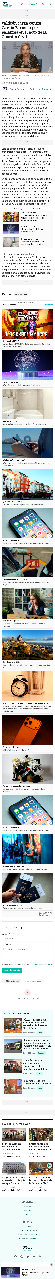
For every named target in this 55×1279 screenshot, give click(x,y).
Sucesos (42, 1053)
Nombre (6, 934)
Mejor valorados (34, 981)
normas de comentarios (42, 964)
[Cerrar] (51, 1264)
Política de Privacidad (27, 1235)
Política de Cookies (27, 1239)
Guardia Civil (21, 294)
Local (40, 1032)
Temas (27, 1214)
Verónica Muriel (8, 1190)
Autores (27, 1210)
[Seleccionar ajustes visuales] (42, 4)
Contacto (27, 1226)
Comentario (7, 944)
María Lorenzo (35, 1156)
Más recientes (12, 981)
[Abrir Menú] (50, 4)
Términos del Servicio (27, 1230)
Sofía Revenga (8, 1156)
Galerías (27, 1206)
